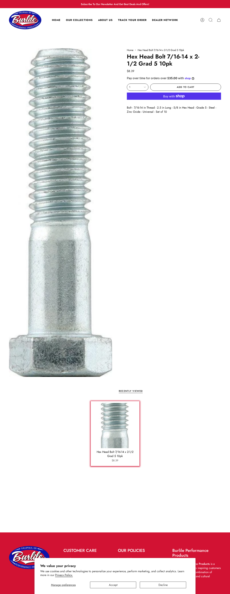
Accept (113, 585)
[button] (210, 20)
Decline (163, 585)
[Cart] (219, 20)
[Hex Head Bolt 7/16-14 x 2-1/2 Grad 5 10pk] (115, 425)
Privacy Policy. (64, 575)
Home (130, 50)
